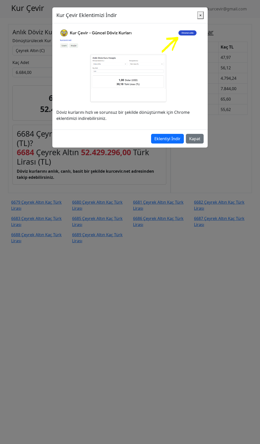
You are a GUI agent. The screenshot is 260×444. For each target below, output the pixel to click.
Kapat (194, 138)
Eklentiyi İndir (167, 138)
